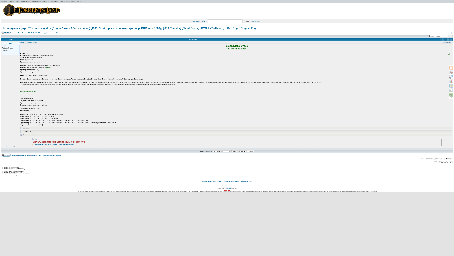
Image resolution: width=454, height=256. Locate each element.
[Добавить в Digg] (451, 90)
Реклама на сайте (246, 181)
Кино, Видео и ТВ (24, 33)
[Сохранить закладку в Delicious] (451, 77)
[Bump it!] (451, 81)
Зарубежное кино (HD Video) (52, 33)
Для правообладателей (231, 181)
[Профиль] (9, 147)
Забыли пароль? (257, 21)
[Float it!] (451, 86)
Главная (14, 33)
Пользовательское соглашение (212, 181)
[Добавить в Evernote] (451, 95)
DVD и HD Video (36, 33)
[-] (12, 50)
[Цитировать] (447, 42)
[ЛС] (14, 147)
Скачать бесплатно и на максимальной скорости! (59, 142)
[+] (10, 50)
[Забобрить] (451, 72)
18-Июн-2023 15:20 (31, 42)
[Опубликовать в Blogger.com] (451, 68)
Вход (203, 21)
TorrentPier (228, 188)
